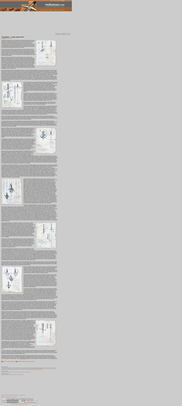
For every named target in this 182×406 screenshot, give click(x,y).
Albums (55, 9)
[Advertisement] (91, 22)
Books (63, 9)
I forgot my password (29, 400)
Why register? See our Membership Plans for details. (19, 403)
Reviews (46, 9)
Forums (59, 9)
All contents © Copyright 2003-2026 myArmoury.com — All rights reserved (13, 395)
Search (58, 0)
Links (55, 0)
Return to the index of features (9, 361)
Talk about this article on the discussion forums (26, 361)
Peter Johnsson (20, 374)
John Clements (9, 38)
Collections (50, 9)
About (51, 0)
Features (41, 9)
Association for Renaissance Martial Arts (37, 368)
